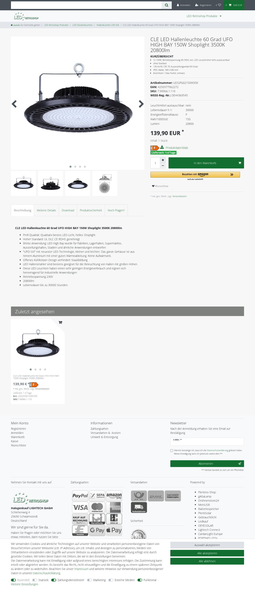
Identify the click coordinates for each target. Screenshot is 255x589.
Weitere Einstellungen (24, 584)
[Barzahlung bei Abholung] (97, 519)
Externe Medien (125, 580)
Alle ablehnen (207, 561)
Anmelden (17, 433)
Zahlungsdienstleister (71, 580)
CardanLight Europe (210, 534)
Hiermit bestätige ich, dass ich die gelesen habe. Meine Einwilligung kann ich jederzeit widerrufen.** (208, 452)
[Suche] (167, 5)
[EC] (114, 519)
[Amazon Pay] (114, 496)
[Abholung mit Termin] (138, 507)
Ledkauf (203, 521)
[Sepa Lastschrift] (97, 496)
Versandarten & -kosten (106, 433)
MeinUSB (204, 505)
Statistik (43, 580)
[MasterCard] (97, 507)
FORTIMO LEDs (207, 538)
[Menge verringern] (163, 165)
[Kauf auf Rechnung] (80, 519)
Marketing (99, 580)
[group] (38, 345)
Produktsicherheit (91, 210)
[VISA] (80, 507)
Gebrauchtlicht (207, 517)
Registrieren (18, 428)
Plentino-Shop (207, 492)
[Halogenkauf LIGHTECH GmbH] (31, 498)
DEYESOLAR (205, 525)
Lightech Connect (209, 530)
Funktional (150, 580)
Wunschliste (161, 186)
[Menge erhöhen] (163, 160)
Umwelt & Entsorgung (104, 437)
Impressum (81, 569)
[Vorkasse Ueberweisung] (80, 530)
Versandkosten (179, 196)
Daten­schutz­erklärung (46, 573)
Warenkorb (18, 437)
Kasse (14, 441)
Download (68, 210)
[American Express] (114, 507)
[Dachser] (172, 496)
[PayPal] (80, 496)
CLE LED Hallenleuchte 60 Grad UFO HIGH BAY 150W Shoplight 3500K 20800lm (36, 377)
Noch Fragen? (116, 210)
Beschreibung (22, 210)
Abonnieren (206, 463)
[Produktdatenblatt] (162, 147)
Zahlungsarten (99, 428)
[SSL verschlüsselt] (138, 537)
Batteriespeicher (208, 509)
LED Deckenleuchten (82, 24)
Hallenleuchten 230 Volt (107, 24)
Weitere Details (46, 210)
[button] (195, 176)
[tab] (22, 210)
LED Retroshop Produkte (202, 16)
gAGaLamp (204, 496)
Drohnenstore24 (208, 500)
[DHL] (155, 496)
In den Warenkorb (205, 163)
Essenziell (23, 580)
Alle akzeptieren (207, 553)
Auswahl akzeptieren (207, 545)
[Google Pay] (97, 530)
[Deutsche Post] (138, 496)
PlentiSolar (204, 513)
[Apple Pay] (114, 530)
